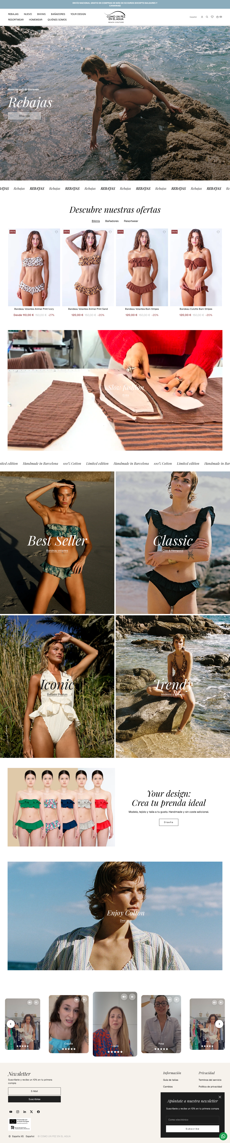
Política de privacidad (210, 1086)
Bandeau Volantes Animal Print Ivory (34, 309)
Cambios (168, 1086)
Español (193, 17)
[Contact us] (223, 1136)
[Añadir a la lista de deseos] (56, 232)
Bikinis (96, 221)
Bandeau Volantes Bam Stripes (142, 309)
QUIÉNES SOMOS (57, 19)
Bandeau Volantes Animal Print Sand (88, 309)
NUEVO (28, 14)
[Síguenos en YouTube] (10, 1111)
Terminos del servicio (210, 1079)
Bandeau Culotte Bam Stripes (196, 309)
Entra (126, 395)
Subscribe (192, 1128)
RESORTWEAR (16, 19)
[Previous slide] (11, 1024)
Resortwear (131, 221)
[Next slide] (219, 1024)
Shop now (24, 115)
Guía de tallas (170, 1079)
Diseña (168, 822)
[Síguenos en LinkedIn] (24, 1111)
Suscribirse (34, 1099)
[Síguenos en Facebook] (38, 1111)
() (219, 17)
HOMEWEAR (35, 19)
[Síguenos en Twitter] (31, 1111)
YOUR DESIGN (78, 14)
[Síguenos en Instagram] (17, 1111)
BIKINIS (41, 14)
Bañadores (112, 221)
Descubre (126, 920)
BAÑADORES (58, 14)
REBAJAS (13, 14)
